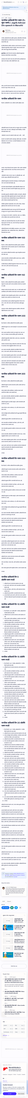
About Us (5, 1081)
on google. (15, 876)
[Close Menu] (24, 8)
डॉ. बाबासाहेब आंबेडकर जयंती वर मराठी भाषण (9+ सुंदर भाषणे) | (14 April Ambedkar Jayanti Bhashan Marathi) (19, 927)
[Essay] (13, 1010)
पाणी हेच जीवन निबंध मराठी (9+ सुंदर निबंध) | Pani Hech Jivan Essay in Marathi (15, 1013)
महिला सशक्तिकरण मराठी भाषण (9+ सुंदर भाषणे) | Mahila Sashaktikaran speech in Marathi (19, 948)
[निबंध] (11, 1010)
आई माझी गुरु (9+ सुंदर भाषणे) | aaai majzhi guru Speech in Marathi (14, 999)
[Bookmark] (21, 2)
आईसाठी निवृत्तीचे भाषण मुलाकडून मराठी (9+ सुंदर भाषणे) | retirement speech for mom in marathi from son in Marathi (19, 920)
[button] (23, 2)
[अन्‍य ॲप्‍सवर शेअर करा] (20, 907)
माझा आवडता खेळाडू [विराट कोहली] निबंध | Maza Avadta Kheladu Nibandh (14, 992)
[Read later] (22, 31)
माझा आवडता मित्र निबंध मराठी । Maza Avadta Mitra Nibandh (15, 1006)
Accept (9, 1093)
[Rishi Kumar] (7, 30)
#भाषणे (3, 901)
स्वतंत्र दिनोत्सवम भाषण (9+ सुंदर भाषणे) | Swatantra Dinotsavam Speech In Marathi (19, 941)
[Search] (18, 2)
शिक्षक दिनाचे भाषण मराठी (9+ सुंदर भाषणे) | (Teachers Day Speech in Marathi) (19, 955)
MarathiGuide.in (8, 2)
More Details (21, 1093)
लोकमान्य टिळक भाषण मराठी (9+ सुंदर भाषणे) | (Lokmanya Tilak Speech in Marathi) (19, 934)
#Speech (9, 901)
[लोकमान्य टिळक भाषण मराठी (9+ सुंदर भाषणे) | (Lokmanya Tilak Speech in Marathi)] (8, 934)
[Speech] (14, 977)
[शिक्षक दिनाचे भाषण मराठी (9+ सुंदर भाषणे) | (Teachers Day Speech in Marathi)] (8, 955)
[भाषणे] (11, 977)
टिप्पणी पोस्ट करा (14, 966)
